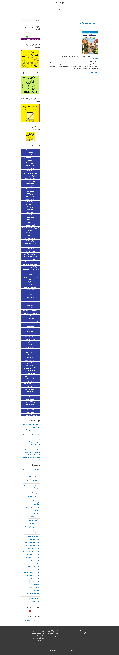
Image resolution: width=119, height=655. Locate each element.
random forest (30, 303)
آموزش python (30, 236)
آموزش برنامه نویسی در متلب (31, 481)
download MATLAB (34, 470)
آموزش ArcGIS (30, 171)
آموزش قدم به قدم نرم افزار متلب (32, 489)
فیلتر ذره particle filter (30, 384)
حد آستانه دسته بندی (30, 337)
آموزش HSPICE (30, 212)
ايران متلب (59, 2)
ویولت (30, 407)
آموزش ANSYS (30, 168)
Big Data (30, 282)
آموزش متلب (34, 493)
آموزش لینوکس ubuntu (30, 259)
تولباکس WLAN (30, 334)
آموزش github (30, 207)
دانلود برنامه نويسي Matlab (32, 542)
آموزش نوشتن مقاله (30, 262)
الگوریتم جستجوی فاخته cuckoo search (30, 273)
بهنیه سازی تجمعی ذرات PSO (30, 321)
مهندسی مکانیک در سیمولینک (30, 402)
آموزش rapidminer (30, 238)
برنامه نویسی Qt (30, 318)
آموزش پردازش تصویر (30, 254)
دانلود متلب (35, 563)
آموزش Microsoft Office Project (30, 228)
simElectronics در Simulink (30, 308)
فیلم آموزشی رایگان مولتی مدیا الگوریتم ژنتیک (31, 594)
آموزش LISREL (30, 220)
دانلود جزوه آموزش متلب (32, 548)
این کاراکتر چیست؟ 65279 (33, 447)
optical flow (30, 295)
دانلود (30, 344)
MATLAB (25, 473)
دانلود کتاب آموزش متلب (32, 575)
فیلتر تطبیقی (30, 381)
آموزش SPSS (30, 249)
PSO (30, 300)
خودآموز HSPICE (35, 517)
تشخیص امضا (30, 326)
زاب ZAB (30, 355)
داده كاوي (30, 342)
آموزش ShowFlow (30, 241)
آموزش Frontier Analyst (30, 204)
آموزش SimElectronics (30, 243)
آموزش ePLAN (30, 196)
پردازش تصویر (35, 601)
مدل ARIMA (30, 391)
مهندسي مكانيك (30, 404)
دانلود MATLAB (33, 520)
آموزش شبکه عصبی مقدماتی (31, 485)
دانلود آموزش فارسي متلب (32, 530)
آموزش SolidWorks (30, 246)
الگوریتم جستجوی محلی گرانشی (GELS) (30, 278)
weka (30, 316)
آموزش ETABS (30, 199)
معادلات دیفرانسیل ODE (30, 394)
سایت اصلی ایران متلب (59, 9)
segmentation (30, 305)
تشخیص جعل (30, 329)
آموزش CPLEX (30, 189)
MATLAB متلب (30, 292)
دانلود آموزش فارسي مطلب (32, 533)
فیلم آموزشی (36, 590)
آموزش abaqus (30, 165)
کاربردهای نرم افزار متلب (33, 427)
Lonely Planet (94, 58)
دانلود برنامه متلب (34, 539)
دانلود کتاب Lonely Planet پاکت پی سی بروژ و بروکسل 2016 (79, 56)
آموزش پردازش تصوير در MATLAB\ (33, 503)
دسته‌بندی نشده (30, 352)
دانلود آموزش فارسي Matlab (31, 527)
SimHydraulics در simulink (30, 311)
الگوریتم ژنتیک (35, 507)
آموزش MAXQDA (30, 225)
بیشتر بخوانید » (94, 72)
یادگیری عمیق (30, 412)
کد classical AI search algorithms (31, 424)
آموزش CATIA (30, 183)
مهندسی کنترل (30, 399)
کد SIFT (30, 386)
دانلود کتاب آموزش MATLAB (31, 572)
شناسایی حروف (30, 378)
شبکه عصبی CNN (30, 365)
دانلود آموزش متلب (33, 536)
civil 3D (30, 285)
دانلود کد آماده (35, 578)
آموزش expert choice (30, 202)
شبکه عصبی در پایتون (30, 368)
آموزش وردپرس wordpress (30, 264)
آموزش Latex (30, 217)
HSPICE (24, 470)
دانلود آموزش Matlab (32, 524)
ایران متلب (26, 507)
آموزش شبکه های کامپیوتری (30, 256)
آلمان (30, 155)
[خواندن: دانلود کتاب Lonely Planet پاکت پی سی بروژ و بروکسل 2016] (90, 42)
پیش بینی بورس (30, 324)
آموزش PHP (30, 230)
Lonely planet (34, 473)
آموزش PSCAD (30, 233)
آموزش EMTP (30, 194)
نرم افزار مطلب (35, 598)
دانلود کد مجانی (35, 581)
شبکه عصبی (36, 584)
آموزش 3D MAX (30, 163)
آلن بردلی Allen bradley (30, 158)
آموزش (30, 160)
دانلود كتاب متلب (34, 560)
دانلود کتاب (36, 569)
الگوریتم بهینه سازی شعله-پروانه (30, 269)
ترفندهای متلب (35, 511)
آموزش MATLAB (33, 476)
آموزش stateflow (30, 251)
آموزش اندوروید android (30, 181)
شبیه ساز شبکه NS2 (30, 373)
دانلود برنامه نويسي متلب (32, 545)
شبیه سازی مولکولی (30, 376)
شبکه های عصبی (30, 371)
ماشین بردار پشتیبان (30, 389)
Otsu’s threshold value (30, 298)
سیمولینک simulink (30, 360)
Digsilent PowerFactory (30, 287)
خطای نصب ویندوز (35, 444)
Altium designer (30, 150)
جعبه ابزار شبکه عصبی (33, 514)
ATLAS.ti (30, 152)
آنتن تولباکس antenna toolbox (30, 267)
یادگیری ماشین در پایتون (30, 415)
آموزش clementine (30, 186)
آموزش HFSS (30, 209)
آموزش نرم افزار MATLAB (31, 496)
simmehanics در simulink (30, 313)
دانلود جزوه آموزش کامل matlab (31, 551)
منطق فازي (30, 397)
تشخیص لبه (30, 331)
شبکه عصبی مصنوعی (33, 587)
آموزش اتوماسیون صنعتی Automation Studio (30, 177)
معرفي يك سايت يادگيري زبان (32, 450)
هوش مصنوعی (30, 410)
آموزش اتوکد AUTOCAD (30, 173)
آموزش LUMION (30, 223)
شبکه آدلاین (30, 363)
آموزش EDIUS (30, 191)
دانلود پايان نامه (30, 347)
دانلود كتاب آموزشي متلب (32, 554)
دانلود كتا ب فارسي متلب (32, 557)
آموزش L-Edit (30, 215)
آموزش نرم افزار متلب (33, 500)
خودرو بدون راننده (30, 339)
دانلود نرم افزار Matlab (33, 566)
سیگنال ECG (30, 358)
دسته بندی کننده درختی (30, 350)
